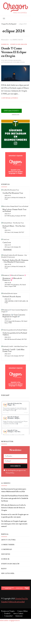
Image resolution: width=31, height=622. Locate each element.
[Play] (5, 404)
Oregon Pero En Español (12, 60)
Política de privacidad (16, 602)
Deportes (5, 554)
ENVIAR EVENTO (11, 111)
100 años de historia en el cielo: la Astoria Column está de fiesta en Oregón (13, 507)
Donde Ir (5, 44)
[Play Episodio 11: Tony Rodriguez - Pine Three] (5, 431)
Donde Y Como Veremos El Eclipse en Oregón (13, 52)
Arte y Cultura (8, 540)
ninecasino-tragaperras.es (10, 620)
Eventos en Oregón (18, 44)
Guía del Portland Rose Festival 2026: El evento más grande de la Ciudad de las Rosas (14, 498)
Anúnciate (19, 616)
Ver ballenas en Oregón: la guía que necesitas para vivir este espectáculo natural (14, 523)
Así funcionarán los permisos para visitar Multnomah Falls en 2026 (13, 490)
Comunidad (6, 549)
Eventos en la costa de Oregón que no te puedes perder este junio (14, 515)
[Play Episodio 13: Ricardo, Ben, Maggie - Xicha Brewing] (5, 405)
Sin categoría (7, 573)
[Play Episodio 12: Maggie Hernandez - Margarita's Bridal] (5, 418)
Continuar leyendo (9, 98)
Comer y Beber (7, 545)
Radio (4, 569)
